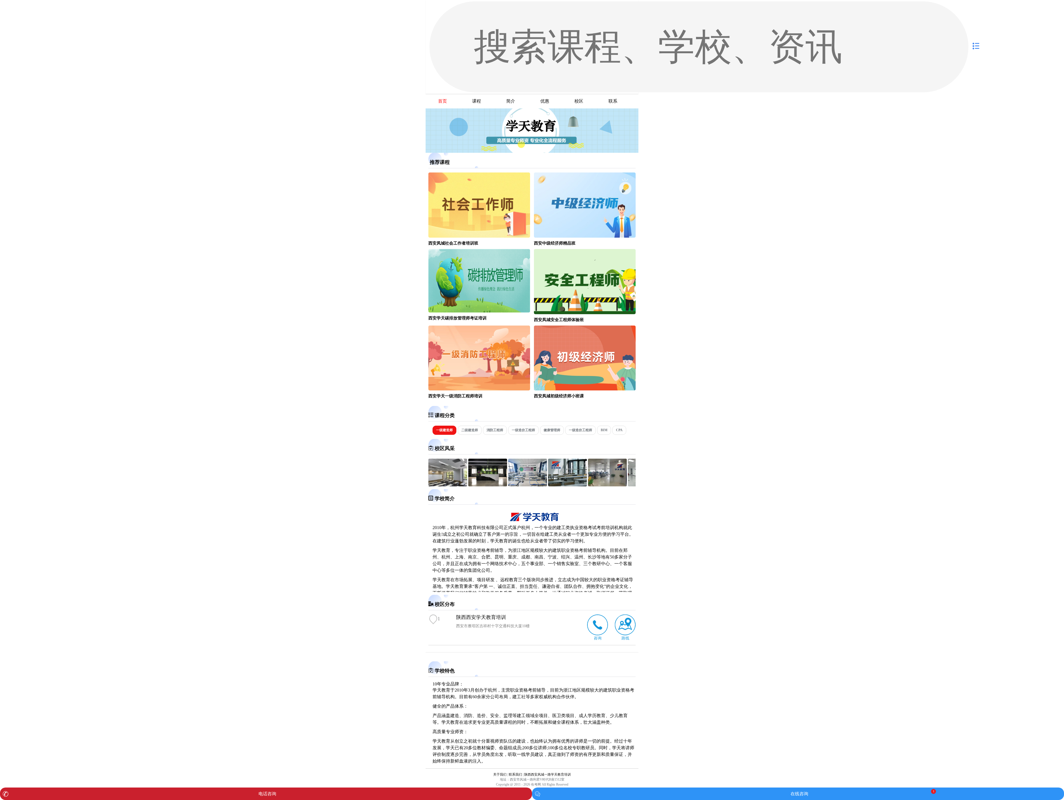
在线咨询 (799, 793)
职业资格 (606, 579)
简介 (510, 101)
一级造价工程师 (523, 430)
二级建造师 (469, 430)
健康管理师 (552, 430)
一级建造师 (444, 430)
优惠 (544, 101)
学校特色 (445, 671)
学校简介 (445, 498)
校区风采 (445, 448)
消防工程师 (495, 430)
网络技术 (499, 563)
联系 (612, 101)
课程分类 (445, 415)
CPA (619, 430)
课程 (476, 101)
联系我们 (515, 774)
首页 (442, 101)
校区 (578, 101)
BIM (604, 430)
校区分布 (445, 604)
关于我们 (500, 774)
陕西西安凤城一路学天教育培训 (547, 774)
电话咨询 (267, 793)
